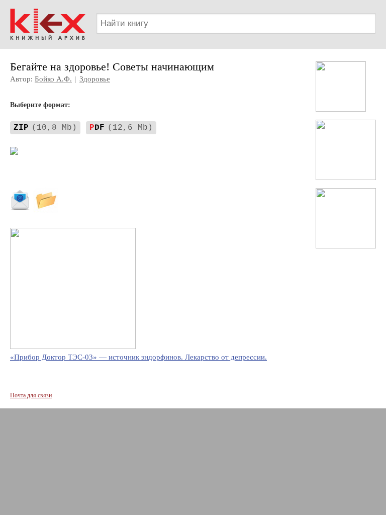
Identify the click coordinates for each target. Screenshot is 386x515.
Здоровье (94, 79)
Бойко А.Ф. (53, 79)
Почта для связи (31, 395)
